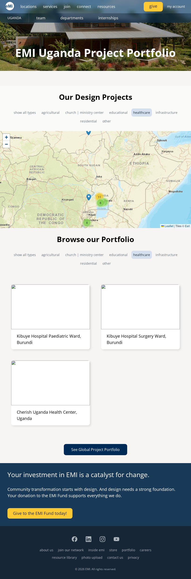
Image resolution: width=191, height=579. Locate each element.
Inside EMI (96, 550)
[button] (88, 131)
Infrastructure (166, 112)
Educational (118, 112)
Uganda (14, 18)
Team (40, 18)
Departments (71, 18)
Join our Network (71, 550)
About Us (46, 550)
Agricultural (50, 112)
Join (67, 6)
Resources (106, 6)
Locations (28, 6)
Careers (145, 550)
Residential (88, 121)
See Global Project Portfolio (95, 449)
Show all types (25, 112)
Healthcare (141, 112)
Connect (84, 6)
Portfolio (128, 550)
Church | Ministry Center (84, 112)
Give (153, 6)
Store (113, 550)
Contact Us (115, 557)
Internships (108, 18)
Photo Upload (92, 557)
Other (106, 121)
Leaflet (168, 226)
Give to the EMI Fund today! (40, 513)
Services (50, 6)
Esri (187, 226)
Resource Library (64, 557)
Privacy (133, 557)
